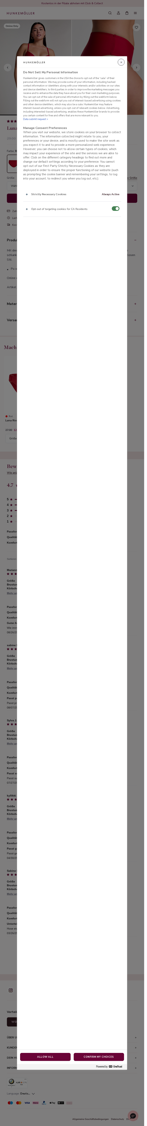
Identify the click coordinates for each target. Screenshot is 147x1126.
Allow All (45, 1057)
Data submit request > (35, 119)
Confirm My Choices (99, 1057)
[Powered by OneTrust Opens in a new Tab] (110, 1066)
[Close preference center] (121, 62)
